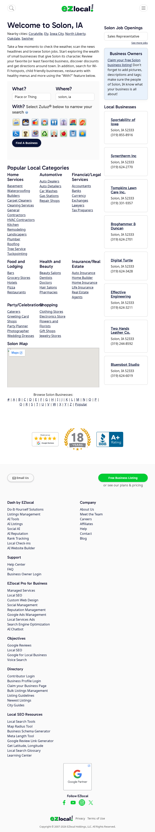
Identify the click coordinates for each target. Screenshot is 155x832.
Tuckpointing (17, 253)
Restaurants (16, 292)
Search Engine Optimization (28, 624)
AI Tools (13, 519)
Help (83, 529)
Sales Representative (123, 36)
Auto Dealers (49, 181)
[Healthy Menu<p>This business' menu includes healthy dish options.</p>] (64, 133)
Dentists (46, 277)
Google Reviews (19, 645)
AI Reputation (17, 533)
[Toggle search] (11, 8)
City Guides (15, 705)
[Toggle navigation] (143, 8)
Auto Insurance (83, 273)
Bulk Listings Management (27, 690)
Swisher (28, 38)
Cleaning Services (20, 205)
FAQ (10, 569)
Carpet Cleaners (19, 200)
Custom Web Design (22, 600)
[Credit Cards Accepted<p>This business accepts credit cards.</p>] (35, 122)
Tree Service (16, 249)
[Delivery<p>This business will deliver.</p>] (73, 122)
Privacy (80, 818)
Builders (13, 195)
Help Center (16, 564)
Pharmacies (49, 292)
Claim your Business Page (26, 686)
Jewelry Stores (50, 336)
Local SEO (14, 595)
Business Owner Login (24, 574)
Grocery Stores (18, 277)
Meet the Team (91, 514)
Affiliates (86, 524)
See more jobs (139, 43)
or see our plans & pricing (123, 485)
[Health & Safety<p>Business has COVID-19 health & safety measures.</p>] (73, 133)
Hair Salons (48, 287)
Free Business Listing (123, 478)
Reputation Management (26, 610)
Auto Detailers (50, 186)
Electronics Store (52, 316)
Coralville (36, 33)
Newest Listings (19, 700)
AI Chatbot (15, 629)
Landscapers (17, 234)
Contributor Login (21, 676)
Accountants (81, 186)
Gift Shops (48, 331)
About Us (87, 509)
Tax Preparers (82, 210)
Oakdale (13, 38)
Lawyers (78, 205)
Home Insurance (84, 282)
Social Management (22, 605)
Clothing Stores (51, 311)
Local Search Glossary (24, 750)
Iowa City (57, 33)
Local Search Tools (21, 721)
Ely (46, 33)
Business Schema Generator (28, 731)
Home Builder (82, 277)
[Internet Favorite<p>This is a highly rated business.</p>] (83, 133)
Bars (10, 273)
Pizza (11, 287)
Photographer (18, 331)
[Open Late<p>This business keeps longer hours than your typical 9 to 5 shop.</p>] (26, 122)
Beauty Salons (50, 273)
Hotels (12, 282)
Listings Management (23, 514)
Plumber (13, 239)
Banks (76, 191)
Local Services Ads (21, 619)
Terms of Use (96, 818)
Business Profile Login (24, 681)
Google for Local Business (27, 655)
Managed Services (21, 590)
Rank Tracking (18, 538)
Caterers (13, 311)
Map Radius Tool (19, 726)
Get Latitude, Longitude (25, 745)
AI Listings (15, 524)
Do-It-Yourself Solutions (25, 509)
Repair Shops (50, 200)
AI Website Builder (21, 548)
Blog (83, 538)
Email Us (23, 478)
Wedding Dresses (20, 336)
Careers (86, 519)
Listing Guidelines (20, 695)
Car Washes (49, 191)
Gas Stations (49, 196)
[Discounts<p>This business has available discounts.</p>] (83, 122)
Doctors (46, 282)
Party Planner (17, 326)
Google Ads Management (26, 614)
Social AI (13, 529)
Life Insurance (82, 287)
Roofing (13, 244)
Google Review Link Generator (30, 741)
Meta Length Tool (20, 736)
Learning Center (19, 755)
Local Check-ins (19, 543)
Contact (86, 533)
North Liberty (75, 33)
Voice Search (17, 660)
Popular (81, 404)
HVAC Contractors (21, 220)
